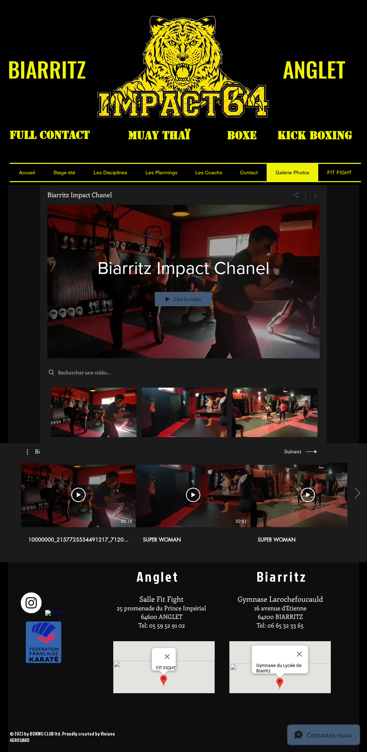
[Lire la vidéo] (78, 495)
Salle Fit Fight (161, 599)
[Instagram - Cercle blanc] (31, 602)
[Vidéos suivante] (357, 493)
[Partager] (296, 195)
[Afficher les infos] (313, 195)
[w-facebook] (55, 620)
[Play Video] (93, 412)
